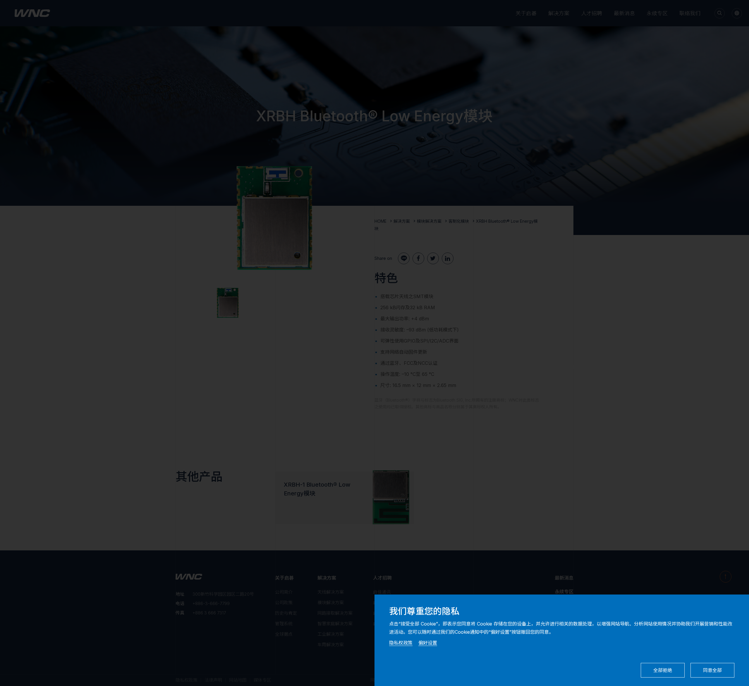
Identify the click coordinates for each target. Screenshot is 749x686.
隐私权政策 (401, 642)
